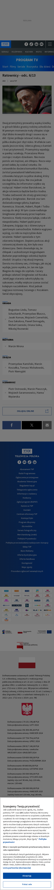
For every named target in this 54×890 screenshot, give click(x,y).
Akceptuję (26, 875)
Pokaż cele (27, 884)
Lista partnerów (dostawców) (17, 868)
